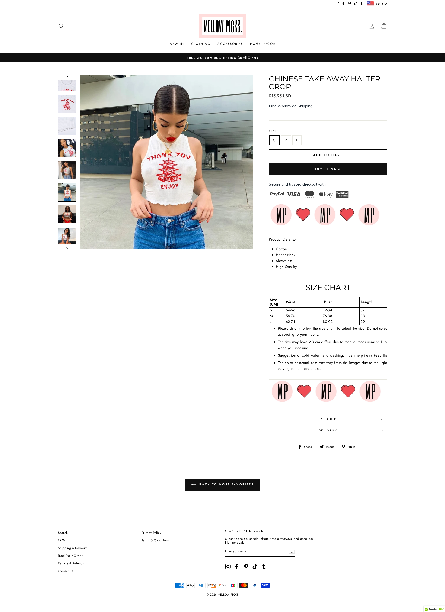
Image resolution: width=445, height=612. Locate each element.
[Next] (67, 246)
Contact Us (65, 571)
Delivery (328, 430)
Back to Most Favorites (226, 484)
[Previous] (67, 77)
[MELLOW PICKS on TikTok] (255, 566)
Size (273, 131)
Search (63, 532)
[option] (222, 57)
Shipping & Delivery (72, 548)
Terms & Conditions (155, 540)
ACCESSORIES (230, 44)
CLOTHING (201, 44)
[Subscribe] (292, 552)
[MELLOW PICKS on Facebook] (237, 566)
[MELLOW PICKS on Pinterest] (246, 566)
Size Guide (328, 419)
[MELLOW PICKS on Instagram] (228, 566)
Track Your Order (70, 555)
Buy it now (328, 169)
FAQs (62, 540)
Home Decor (262, 44)
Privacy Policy (152, 532)
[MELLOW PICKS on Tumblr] (264, 566)
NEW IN (177, 44)
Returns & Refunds (71, 563)
